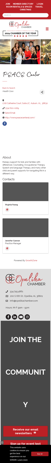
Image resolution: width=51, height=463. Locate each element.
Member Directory (23, 4)
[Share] (42, 92)
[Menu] (47, 29)
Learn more (23, 460)
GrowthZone (31, 260)
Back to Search (8, 88)
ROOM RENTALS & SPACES (19, 7)
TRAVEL (39, 7)
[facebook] (4, 123)
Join (7, 4)
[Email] (7, 210)
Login (40, 4)
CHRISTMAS (25, 9)
